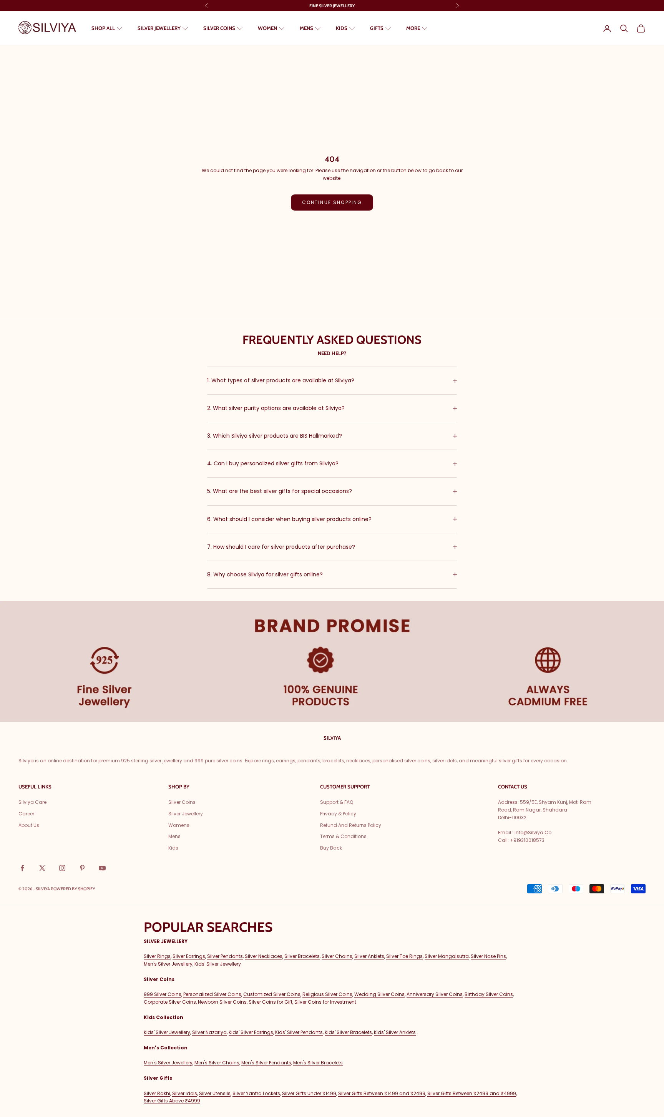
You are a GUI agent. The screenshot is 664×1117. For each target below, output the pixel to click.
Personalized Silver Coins (212, 994)
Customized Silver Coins (271, 994)
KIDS (341, 28)
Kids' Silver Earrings (251, 1032)
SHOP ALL (103, 28)
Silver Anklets (369, 956)
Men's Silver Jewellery (168, 964)
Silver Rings (157, 956)
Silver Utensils (215, 1093)
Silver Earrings (189, 956)
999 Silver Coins (162, 994)
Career (26, 813)
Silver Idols (184, 1093)
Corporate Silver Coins (170, 1002)
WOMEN (267, 28)
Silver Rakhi (157, 1093)
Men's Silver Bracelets (318, 1062)
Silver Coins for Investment (325, 1002)
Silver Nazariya (209, 1032)
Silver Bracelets (302, 956)
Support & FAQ (336, 802)
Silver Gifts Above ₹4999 (172, 1100)
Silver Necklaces (263, 956)
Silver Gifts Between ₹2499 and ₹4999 (471, 1093)
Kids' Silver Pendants (299, 1032)
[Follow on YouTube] (102, 868)
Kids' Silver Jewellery (217, 964)
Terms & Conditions (343, 836)
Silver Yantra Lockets (256, 1093)
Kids (173, 848)
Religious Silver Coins (327, 994)
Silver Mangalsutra (447, 956)
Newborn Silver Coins (222, 1002)
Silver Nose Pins (488, 956)
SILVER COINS (219, 28)
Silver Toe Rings (404, 956)
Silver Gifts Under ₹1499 (309, 1093)
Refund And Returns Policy (350, 825)
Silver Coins (182, 802)
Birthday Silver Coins (489, 994)
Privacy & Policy (338, 813)
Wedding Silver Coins (379, 994)
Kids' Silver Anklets (395, 1032)
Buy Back (331, 848)
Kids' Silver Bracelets (348, 1032)
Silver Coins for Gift (270, 1002)
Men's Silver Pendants (266, 1062)
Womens (178, 825)
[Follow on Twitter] (42, 868)
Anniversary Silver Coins (435, 994)
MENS (306, 28)
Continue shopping (332, 202)
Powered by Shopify (73, 888)
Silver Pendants (225, 956)
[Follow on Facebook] (22, 868)
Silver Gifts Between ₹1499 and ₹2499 (381, 1093)
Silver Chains (337, 956)
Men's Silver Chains (216, 1062)
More (413, 28)
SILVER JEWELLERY (159, 28)
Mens (174, 836)
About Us (28, 825)
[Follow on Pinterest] (82, 868)
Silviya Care (32, 802)
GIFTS (376, 28)
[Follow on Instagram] (62, 868)
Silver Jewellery (185, 813)
